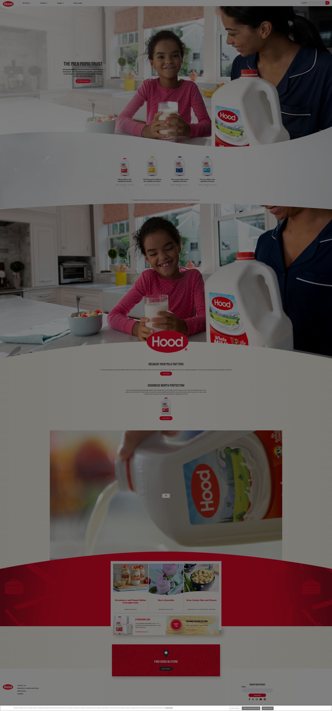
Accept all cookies (268, 708)
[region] (166, 708)
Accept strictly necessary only (251, 708)
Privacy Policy (169, 708)
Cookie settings (234, 708)
